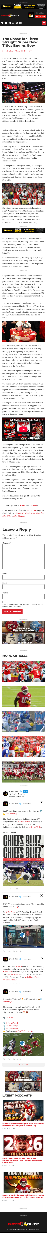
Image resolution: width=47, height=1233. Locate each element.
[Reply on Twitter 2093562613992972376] (4, 983)
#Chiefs (19, 966)
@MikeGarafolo (24, 821)
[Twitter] (2, 23)
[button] (44, 23)
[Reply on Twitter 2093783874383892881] (4, 951)
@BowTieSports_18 (24, 1031)
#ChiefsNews (7, 516)
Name (5, 573)
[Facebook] (9, 23)
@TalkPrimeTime (32, 977)
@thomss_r (7, 1001)
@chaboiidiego (11, 813)
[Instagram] (20, 23)
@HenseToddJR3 (10, 979)
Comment (6, 543)
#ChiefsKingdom (37, 513)
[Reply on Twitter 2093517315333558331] (4, 1059)
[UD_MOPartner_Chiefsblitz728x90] (23, 8)
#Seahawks (7, 971)
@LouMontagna (12, 1025)
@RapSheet (10, 912)
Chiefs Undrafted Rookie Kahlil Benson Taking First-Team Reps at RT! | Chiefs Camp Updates (23, 1196)
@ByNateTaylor (35, 827)
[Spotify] (17, 23)
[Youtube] (6, 23)
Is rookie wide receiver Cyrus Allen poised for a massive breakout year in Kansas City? (23, 1124)
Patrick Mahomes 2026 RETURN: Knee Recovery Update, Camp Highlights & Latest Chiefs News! (22, 1160)
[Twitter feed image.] (23, 860)
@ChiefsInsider (14, 974)
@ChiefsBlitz (26, 804)
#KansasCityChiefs (23, 513)
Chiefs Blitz (13, 803)
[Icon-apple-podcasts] (13, 23)
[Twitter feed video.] (23, 936)
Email (5, 583)
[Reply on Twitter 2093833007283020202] (4, 889)
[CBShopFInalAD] (23, 643)
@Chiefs (9, 1017)
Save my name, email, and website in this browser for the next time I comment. (22, 605)
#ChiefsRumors (19, 516)
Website (5, 593)
